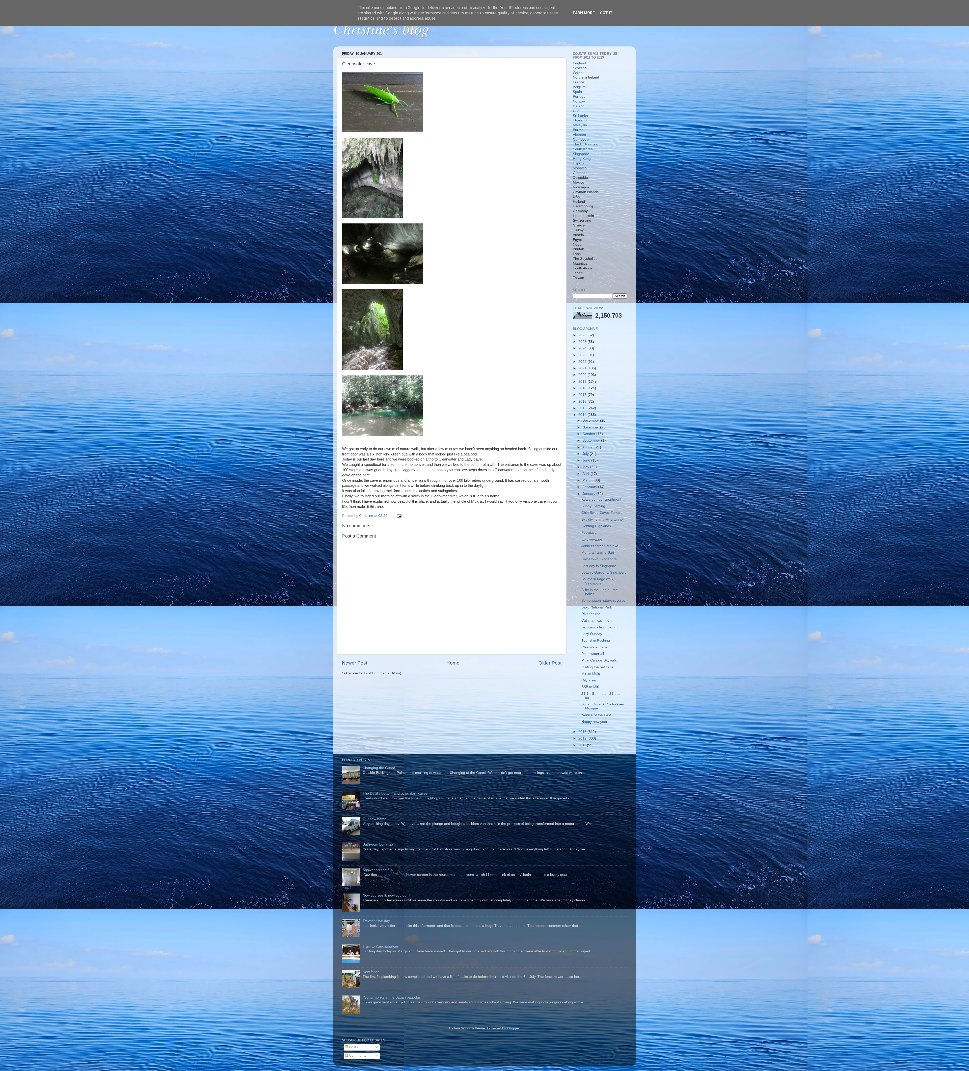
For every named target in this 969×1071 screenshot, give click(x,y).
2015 (582, 408)
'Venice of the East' (596, 715)
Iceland (578, 106)
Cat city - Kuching (595, 620)
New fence (371, 972)
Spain (577, 92)
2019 (582, 382)
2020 (582, 375)
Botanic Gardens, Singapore (604, 572)
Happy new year (594, 722)
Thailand (580, 120)
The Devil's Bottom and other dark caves (395, 793)
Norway (579, 101)
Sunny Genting (593, 506)
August (588, 447)
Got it (606, 13)
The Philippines (585, 144)
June (586, 460)
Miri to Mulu (590, 674)
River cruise (590, 614)
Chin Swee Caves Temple (602, 513)
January (589, 494)
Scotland (580, 68)
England (579, 63)
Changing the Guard (379, 768)
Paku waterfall (592, 654)
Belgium (579, 87)
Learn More (583, 13)
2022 (582, 362)
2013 (582, 732)
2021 (582, 368)
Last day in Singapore (598, 566)
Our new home (374, 819)
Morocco (580, 168)
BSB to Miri (590, 687)
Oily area (588, 680)
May (586, 467)
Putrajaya (589, 532)
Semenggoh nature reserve (603, 600)
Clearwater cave (594, 647)
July (586, 454)
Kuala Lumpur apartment (601, 499)
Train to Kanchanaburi (380, 946)
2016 (582, 401)
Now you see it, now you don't (386, 895)
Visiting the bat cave (597, 667)
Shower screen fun (378, 870)
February (590, 487)
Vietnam (579, 135)
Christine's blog (381, 28)
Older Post (550, 663)
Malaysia (580, 125)
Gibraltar (580, 173)
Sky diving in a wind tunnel (602, 519)
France (578, 82)
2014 (582, 415)
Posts (353, 1047)
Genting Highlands (596, 526)
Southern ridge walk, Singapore (597, 581)
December (591, 420)
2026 (582, 335)
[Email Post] (398, 516)
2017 (582, 395)
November (591, 427)
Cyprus (578, 163)
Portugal (579, 96)
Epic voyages (592, 539)
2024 (582, 348)
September (591, 440)
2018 (582, 388)
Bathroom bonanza (378, 844)
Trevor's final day (376, 921)
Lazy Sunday (591, 634)
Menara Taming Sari (597, 552)
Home (453, 663)
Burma (578, 130)
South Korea (583, 149)
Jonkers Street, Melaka (599, 546)
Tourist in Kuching (595, 640)
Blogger (513, 1028)
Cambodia (581, 139)
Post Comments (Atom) (382, 673)
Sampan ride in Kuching (600, 627)
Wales (577, 73)
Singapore (581, 154)
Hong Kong (582, 159)
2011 (582, 745)
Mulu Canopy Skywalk (598, 660)
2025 (582, 342)
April (586, 474)
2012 (582, 738)
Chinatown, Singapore (599, 559)
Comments (357, 1055)
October (589, 434)
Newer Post (354, 663)
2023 (582, 355)
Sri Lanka (580, 116)
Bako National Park (596, 607)
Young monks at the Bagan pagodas (392, 997)
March (588, 480)
